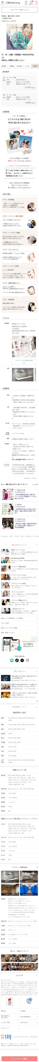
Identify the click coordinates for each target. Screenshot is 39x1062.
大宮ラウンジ (12, 930)
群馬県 (10, 720)
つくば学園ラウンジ (14, 934)
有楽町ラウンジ (22, 903)
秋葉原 (10, 780)
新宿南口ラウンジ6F (14, 905)
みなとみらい (15, 789)
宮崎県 (27, 760)
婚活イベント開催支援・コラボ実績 (12, 618)
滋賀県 (23, 724)
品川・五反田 (27, 777)
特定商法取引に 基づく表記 (5, 1016)
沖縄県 (10, 762)
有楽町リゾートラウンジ (25, 901)
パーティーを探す (21, 1059)
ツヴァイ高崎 (12, 943)
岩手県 (10, 738)
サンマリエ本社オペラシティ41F (17, 910)
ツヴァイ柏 (19, 925)
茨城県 (28, 718)
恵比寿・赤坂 (12, 777)
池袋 (22, 777)
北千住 (14, 780)
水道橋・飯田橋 (12, 784)
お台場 (16, 782)
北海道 (10, 733)
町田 (26, 780)
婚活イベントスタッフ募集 (9, 628)
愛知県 (10, 729)
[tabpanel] (19, 37)
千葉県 (20, 718)
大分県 (23, 760)
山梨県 (14, 742)
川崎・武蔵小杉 (23, 789)
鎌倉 (33, 789)
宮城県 (14, 738)
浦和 (15, 797)
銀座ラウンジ (24, 899)
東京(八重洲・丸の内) (25, 775)
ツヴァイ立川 (31, 910)
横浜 (9, 789)
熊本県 (19, 760)
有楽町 (13, 775)
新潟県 (10, 742)
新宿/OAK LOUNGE (13, 908)
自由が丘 (10, 782)
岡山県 (10, 751)
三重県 (23, 729)
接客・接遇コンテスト (8, 632)
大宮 (9, 797)
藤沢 (30, 789)
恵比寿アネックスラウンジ (27, 905)
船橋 (14, 793)
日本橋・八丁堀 (26, 782)
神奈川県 (15, 718)
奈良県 (27, 724)
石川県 (14, 747)
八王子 (20, 782)
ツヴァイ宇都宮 (12, 939)
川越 (12, 797)
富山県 (10, 747)
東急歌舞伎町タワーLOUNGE (16, 914)
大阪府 (10, 724)
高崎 (9, 811)
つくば (10, 802)
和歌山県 (32, 724)
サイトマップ (5, 1028)
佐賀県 (14, 760)
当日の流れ (19, 66)
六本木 (18, 777)
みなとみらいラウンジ (22, 921)
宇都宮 (10, 806)
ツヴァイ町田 (12, 912)
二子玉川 (30, 780)
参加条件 (4, 66)
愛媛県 (14, 755)
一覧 (37, 701)
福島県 (19, 738)
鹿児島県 (32, 760)
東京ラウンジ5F (12, 901)
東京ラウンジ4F (12, 903)
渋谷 (34, 780)
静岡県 (14, 729)
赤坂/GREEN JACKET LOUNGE (25, 912)
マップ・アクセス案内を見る (24, 360)
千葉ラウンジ (12, 925)
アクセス (27, 66)
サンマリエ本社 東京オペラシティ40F (19, 917)
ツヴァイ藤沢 (33, 921)
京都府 (14, 724)
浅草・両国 (21, 784)
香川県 (10, 755)
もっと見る (35, 484)
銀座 (17, 775)
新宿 (9, 775)
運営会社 (3, 1011)
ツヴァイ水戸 (24, 934)
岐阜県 (19, 729)
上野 (33, 777)
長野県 (19, 742)
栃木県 (33, 718)
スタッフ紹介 (5, 623)
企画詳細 (11, 66)
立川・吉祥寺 (20, 780)
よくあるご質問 (5, 1022)
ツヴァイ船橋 (27, 925)
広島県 (14, 751)
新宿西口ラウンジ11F (14, 899)
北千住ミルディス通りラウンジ (28, 908)
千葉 (9, 793)
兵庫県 (19, 724)
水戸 (14, 802)
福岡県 (10, 760)
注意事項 (35, 66)
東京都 (10, 718)
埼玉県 (24, 718)
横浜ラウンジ (12, 921)
